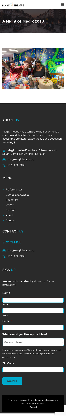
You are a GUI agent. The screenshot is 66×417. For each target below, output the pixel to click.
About (9, 215)
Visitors (10, 205)
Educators (12, 199)
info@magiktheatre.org (21, 159)
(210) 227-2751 (16, 165)
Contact (11, 220)
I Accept (33, 407)
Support (11, 210)
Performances (14, 189)
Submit (12, 380)
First (5, 304)
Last (5, 315)
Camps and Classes (17, 194)
